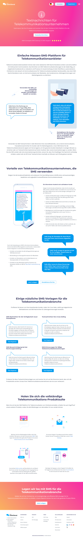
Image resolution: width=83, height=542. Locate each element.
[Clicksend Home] (9, 4)
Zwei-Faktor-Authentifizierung (32, 264)
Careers (21, 519)
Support (68, 517)
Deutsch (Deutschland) (12, 517)
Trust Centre (57, 527)
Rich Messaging (35, 519)
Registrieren (71, 4)
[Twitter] (67, 527)
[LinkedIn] (67, 524)
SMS (33, 517)
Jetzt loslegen (32, 282)
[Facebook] (69, 524)
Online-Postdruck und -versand (21, 439)
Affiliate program (23, 527)
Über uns (22, 517)
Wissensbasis (57, 530)
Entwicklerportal (58, 522)
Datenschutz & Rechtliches (38, 535)
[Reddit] (73, 524)
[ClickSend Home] (11, 515)
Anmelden (60, 4)
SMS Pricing (45, 517)
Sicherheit (57, 524)
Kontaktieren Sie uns (48, 282)
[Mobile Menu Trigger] (79, 4)
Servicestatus (69, 519)
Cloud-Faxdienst (70, 470)
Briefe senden (19, 468)
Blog (56, 517)
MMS (33, 436)
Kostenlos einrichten (41, 35)
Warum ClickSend (23, 522)
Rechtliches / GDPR (70, 522)
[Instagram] (71, 524)
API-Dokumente (58, 519)
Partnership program (24, 524)
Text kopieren (12, 342)
